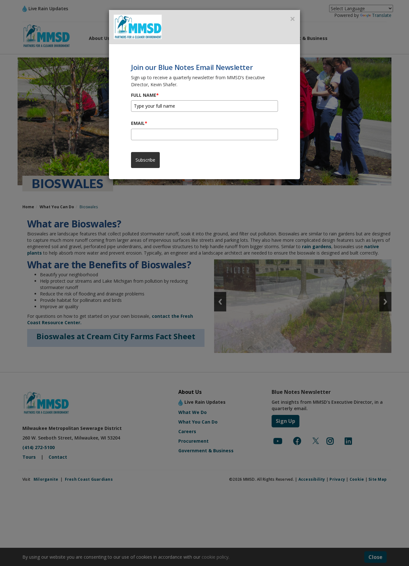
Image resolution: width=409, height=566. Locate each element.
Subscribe (145, 160)
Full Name (145, 95)
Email (139, 123)
